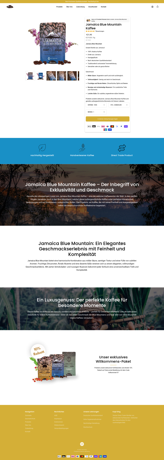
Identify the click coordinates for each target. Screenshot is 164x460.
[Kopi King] (11, 7)
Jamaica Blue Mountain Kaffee (103, 26)
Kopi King (84, 449)
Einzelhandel (92, 7)
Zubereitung (80, 7)
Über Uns (69, 7)
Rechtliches (59, 412)
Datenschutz (58, 422)
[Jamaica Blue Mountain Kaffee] (30, 76)
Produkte (59, 7)
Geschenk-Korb (30, 419)
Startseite (28, 415)
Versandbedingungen (61, 428)
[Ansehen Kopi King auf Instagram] (82, 444)
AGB (55, 415)
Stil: (116, 105)
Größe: (92, 105)
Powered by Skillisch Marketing (82, 451)
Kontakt (103, 7)
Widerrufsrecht (59, 425)
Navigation (29, 412)
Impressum (58, 419)
